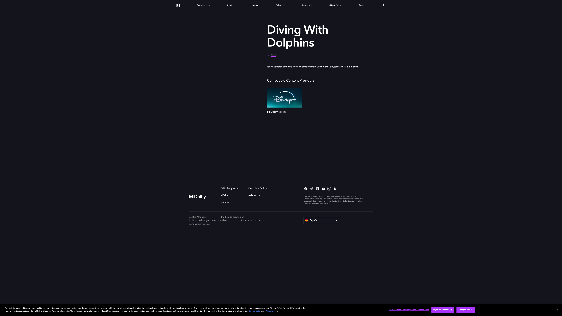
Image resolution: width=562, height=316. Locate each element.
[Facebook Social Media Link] (305, 189)
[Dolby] (178, 5)
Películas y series (230, 188)
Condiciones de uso (199, 224)
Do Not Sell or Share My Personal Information (409, 310)
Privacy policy (271, 311)
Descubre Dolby (257, 188)
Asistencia (254, 195)
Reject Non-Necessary (442, 310)
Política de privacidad (232, 217)
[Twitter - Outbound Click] (311, 189)
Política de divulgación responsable (208, 220)
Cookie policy (255, 311)
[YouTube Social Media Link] (323, 189)
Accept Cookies (465, 310)
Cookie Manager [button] (198, 217)
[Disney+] (284, 98)
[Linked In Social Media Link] (317, 189)
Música (224, 195)
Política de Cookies (251, 220)
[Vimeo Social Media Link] (335, 189)
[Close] (557, 309)
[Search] (382, 5)
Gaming (225, 202)
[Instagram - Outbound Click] (329, 189)
